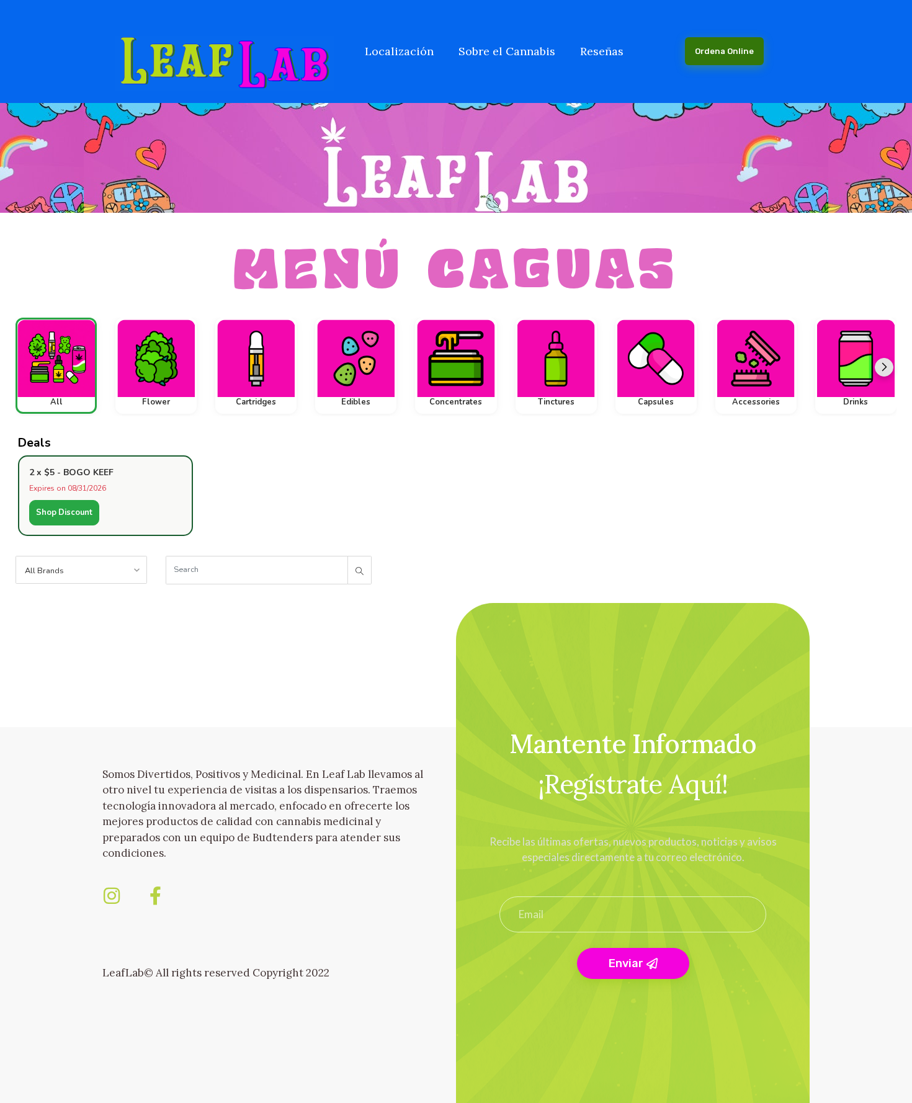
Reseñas (602, 51)
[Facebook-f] (155, 895)
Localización (399, 51)
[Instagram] (111, 895)
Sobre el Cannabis (506, 51)
